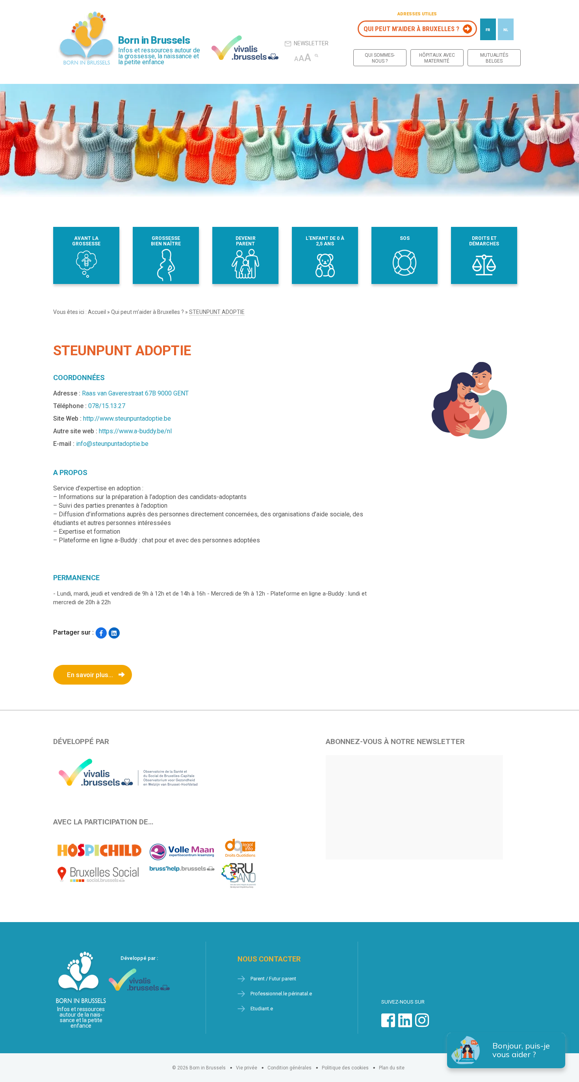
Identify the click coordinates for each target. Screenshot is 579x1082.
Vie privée (246, 1068)
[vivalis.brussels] (245, 47)
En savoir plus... (90, 675)
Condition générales (289, 1068)
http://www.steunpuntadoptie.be (127, 418)
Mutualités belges (494, 58)
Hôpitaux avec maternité (437, 58)
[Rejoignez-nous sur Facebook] (388, 1024)
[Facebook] (101, 633)
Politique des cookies (345, 1068)
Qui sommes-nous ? (380, 58)
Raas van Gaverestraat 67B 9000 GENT (135, 393)
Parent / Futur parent (273, 979)
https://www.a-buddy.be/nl (135, 431)
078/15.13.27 (106, 406)
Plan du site (392, 1068)
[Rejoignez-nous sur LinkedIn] (405, 1024)
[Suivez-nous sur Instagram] (422, 1024)
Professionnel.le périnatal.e (281, 994)
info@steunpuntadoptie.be (112, 443)
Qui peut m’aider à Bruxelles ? (411, 29)
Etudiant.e (262, 1008)
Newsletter (311, 43)
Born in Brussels (154, 40)
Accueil (97, 312)
